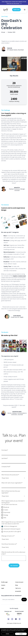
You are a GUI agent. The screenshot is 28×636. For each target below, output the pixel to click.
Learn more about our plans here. (10, 524)
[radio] (13, 526)
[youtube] (16, 619)
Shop (16, 585)
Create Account (19, 582)
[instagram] (12, 619)
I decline (7, 633)
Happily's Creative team (19, 276)
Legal (2, 588)
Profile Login (4, 582)
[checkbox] (13, 512)
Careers (3, 585)
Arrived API (18, 591)
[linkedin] (8, 619)
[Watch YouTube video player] (14, 64)
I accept (21, 633)
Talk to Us (18, 588)
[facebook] (19, 619)
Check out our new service (13, 3)
